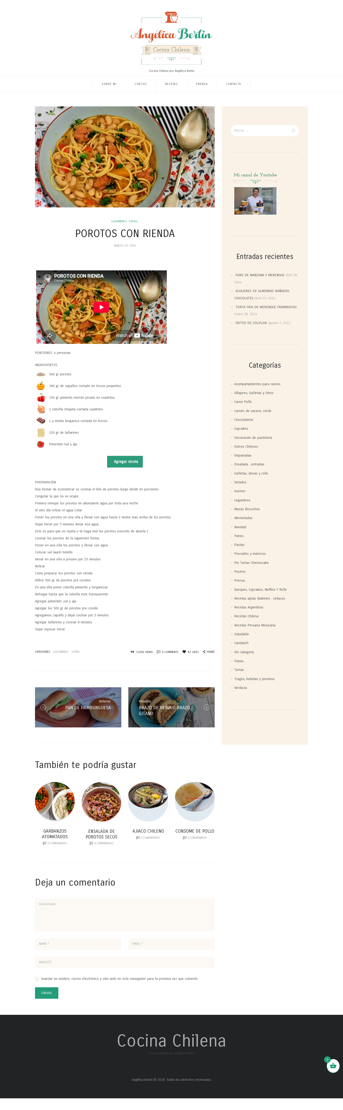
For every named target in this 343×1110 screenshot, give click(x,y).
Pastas (239, 545)
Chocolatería (243, 420)
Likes (193, 652)
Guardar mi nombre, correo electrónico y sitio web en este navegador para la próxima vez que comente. (119, 979)
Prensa (202, 84)
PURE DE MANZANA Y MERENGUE (259, 275)
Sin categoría (244, 652)
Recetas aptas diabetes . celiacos (259, 598)
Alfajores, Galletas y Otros (253, 393)
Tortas (239, 670)
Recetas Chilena (246, 616)
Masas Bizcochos (247, 509)
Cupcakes (241, 428)
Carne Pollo (243, 402)
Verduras (240, 688)
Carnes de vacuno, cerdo (252, 411)
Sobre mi (109, 84)
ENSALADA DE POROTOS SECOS (101, 834)
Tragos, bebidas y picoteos (254, 679)
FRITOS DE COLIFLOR (251, 323)
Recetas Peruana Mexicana (254, 625)
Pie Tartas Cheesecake (251, 563)
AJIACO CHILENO (148, 831)
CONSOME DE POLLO (194, 831)
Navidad (240, 527)
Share (210, 651)
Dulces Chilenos (246, 446)
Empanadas (243, 455)
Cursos (141, 84)
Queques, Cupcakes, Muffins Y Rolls (260, 589)
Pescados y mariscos (250, 554)
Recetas (171, 84)
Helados (240, 482)
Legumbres (119, 221)
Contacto (233, 84)
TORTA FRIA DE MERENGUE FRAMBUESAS (266, 307)
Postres (240, 571)
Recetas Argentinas (248, 607)
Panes (239, 536)
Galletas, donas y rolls (251, 473)
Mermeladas (243, 518)
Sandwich (241, 643)
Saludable (241, 634)
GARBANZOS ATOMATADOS (55, 833)
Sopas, (133, 221)
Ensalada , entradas (249, 464)
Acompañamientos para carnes (257, 384)
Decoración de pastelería (253, 438)
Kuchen (239, 491)
